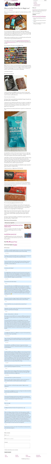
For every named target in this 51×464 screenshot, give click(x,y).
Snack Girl (34, 9)
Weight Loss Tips (37, 4)
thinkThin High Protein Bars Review (23, 40)
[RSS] (16, 0)
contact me (17, 456)
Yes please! (15, 244)
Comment (6, 442)
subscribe (16, 455)
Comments (11, 10)
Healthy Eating (37, 5)
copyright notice (38, 456)
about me (6, 456)
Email (16, 241)
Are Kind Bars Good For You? (10, 42)
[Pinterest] (12, 0)
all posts (27, 455)
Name (5, 435)
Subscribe (5, 0)
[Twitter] (14, 0)
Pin (8, 241)
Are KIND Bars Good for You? (10, 234)
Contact (10, 0)
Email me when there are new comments (11, 449)
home (6, 455)
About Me (8, 0)
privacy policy (38, 455)
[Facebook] (13, 0)
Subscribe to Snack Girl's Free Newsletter (39, 16)
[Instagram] (17, 0)
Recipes (35, 3)
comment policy (28, 456)
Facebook (12, 241)
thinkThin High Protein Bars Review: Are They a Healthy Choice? (13, 225)
